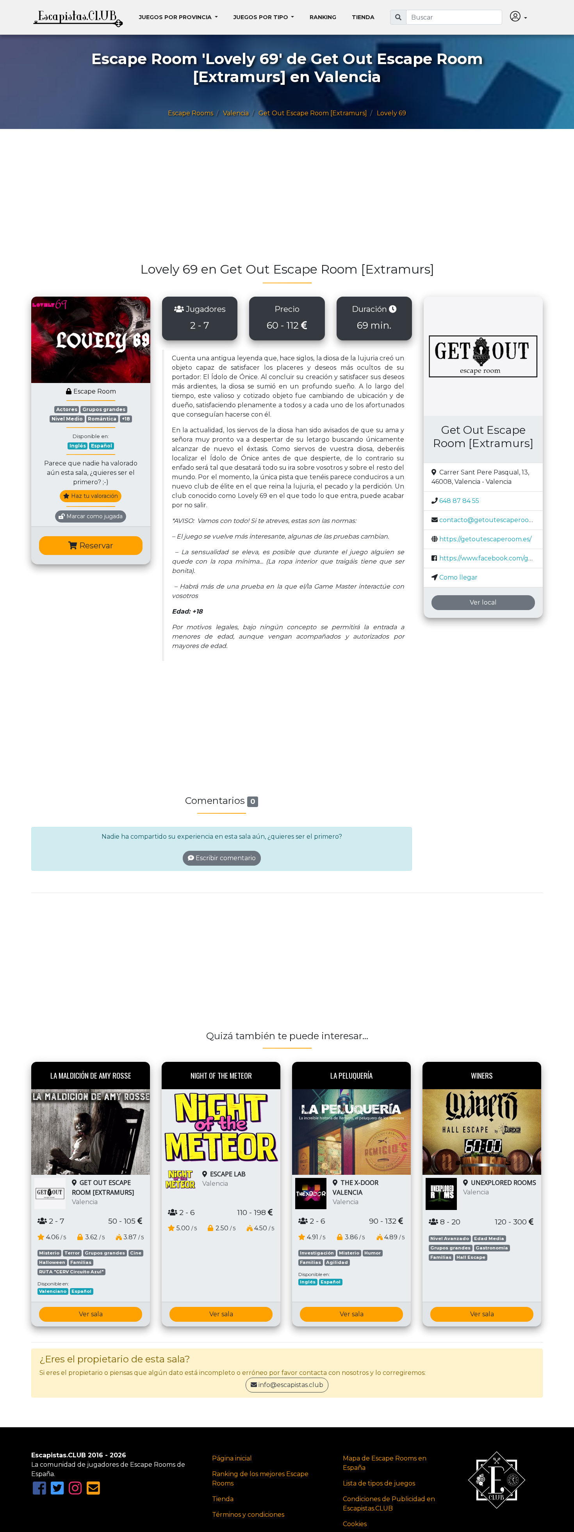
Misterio (49, 1253)
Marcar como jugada (94, 516)
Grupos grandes (103, 409)
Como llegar (458, 577)
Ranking (323, 17)
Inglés (78, 446)
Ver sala (91, 1314)
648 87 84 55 (459, 501)
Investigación (317, 1253)
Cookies (355, 1524)
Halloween (52, 1262)
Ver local (483, 602)
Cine (135, 1253)
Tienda (363, 17)
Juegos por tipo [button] (262, 17)
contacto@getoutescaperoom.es (491, 520)
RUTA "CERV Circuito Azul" (71, 1271)
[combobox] (454, 17)
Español (101, 446)
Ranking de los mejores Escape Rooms (260, 1478)
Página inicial (232, 1458)
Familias (80, 1262)
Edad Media (489, 1238)
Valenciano (52, 1291)
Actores (66, 409)
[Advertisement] (265, 199)
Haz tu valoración (94, 495)
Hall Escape (470, 1257)
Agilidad (337, 1262)
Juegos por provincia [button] (176, 17)
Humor (372, 1253)
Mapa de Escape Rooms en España (384, 1463)
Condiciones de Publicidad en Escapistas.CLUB (389, 1503)
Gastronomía (492, 1248)
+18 (126, 419)
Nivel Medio (67, 419)
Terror (72, 1253)
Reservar (95, 545)
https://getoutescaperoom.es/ (485, 539)
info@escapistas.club (290, 1385)
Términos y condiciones (248, 1514)
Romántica (102, 419)
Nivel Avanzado (449, 1238)
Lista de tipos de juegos (379, 1483)
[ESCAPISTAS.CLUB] (78, 17)
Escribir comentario (225, 858)
